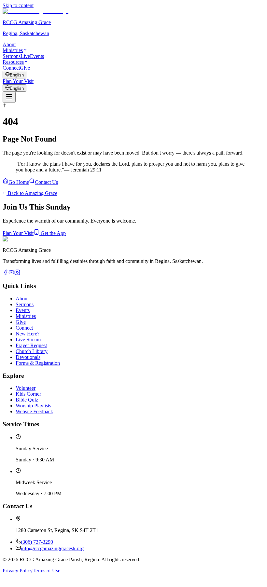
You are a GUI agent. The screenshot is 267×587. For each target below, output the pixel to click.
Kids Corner (28, 394)
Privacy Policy (18, 570)
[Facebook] (5, 273)
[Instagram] (17, 273)
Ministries (13, 50)
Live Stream (28, 339)
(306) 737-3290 (37, 542)
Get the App (52, 233)
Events (37, 56)
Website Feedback (34, 411)
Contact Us (46, 182)
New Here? (27, 333)
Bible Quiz (27, 400)
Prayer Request (31, 345)
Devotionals (28, 357)
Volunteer (25, 388)
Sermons (12, 56)
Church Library (32, 351)
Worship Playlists (33, 405)
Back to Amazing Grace (32, 193)
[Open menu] (9, 97)
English (17, 75)
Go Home (18, 182)
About (9, 44)
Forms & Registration (38, 363)
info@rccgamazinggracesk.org (52, 548)
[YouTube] (11, 273)
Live (25, 56)
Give (25, 68)
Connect (11, 68)
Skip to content (18, 5)
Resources (13, 62)
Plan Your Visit (18, 81)
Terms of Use (46, 570)
